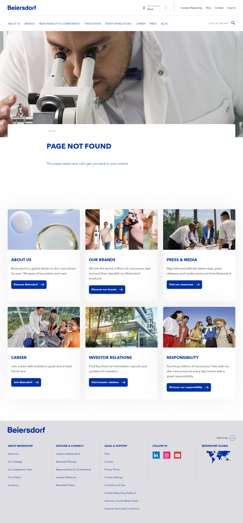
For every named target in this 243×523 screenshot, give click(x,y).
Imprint (231, 8)
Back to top (222, 438)
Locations (13, 485)
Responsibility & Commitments (73, 469)
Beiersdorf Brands (66, 462)
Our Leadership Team (20, 469)
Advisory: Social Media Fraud (121, 501)
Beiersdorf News (65, 485)
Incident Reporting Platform (120, 493)
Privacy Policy (112, 469)
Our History (14, 477)
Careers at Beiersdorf (68, 454)
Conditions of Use (114, 485)
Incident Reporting (191, 8)
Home (51, 131)
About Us (13, 454)
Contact (219, 8)
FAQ (208, 8)
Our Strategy (15, 462)
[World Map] (218, 457)
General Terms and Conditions (121, 509)
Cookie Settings (113, 477)
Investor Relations (66, 477)
